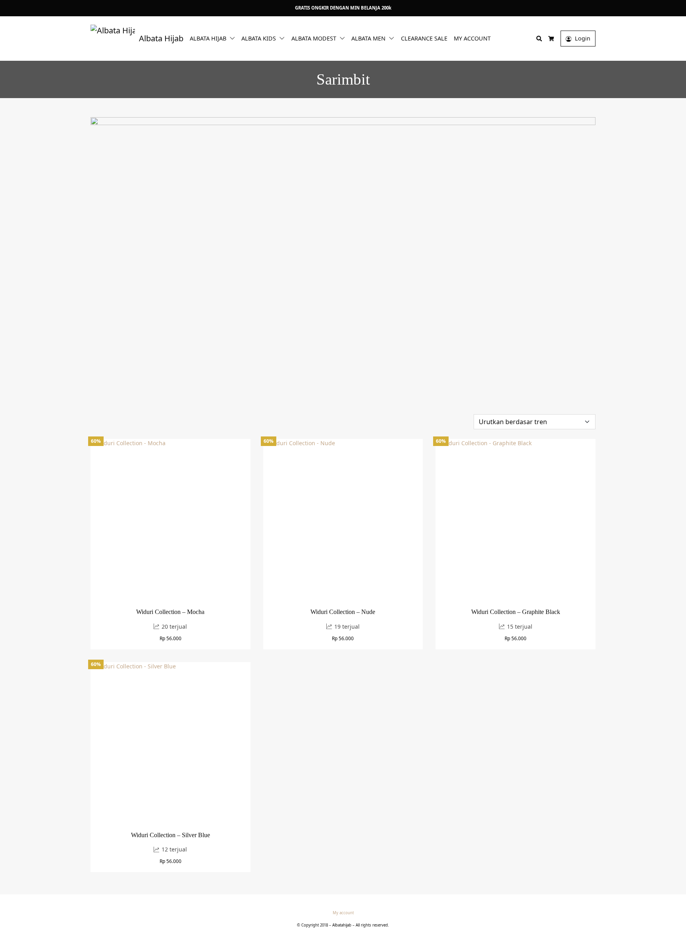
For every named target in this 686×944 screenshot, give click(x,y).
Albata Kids (258, 38)
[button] (233, 37)
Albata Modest (313, 38)
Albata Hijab (208, 38)
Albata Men (368, 38)
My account (472, 38)
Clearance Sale (424, 38)
